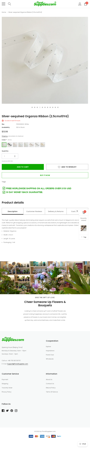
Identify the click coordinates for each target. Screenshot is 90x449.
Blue (20, 144)
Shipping (5, 136)
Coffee (31, 144)
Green (26, 144)
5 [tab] (42, 107)
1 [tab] (32, 107)
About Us (49, 379)
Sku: (3, 124)
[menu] (3, 4)
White (4, 144)
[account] (79, 4)
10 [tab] (55, 107)
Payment (5, 379)
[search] (9, 4)
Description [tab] (12, 211)
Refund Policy (51, 388)
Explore (48, 347)
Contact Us (50, 384)
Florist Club (50, 355)
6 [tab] (45, 107)
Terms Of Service (52, 392)
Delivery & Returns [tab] (56, 211)
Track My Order (7, 388)
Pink (15, 144)
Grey (37, 144)
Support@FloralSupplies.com (17, 364)
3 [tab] (37, 107)
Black (9, 144)
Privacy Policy (6, 392)
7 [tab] (47, 107)
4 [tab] (39, 107)
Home (4, 12)
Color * (7, 140)
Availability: (6, 127)
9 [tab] (52, 107)
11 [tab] (57, 107)
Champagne (42, 144)
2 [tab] (34, 107)
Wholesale (49, 359)
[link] (13, 339)
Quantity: (5, 151)
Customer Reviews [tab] (34, 211)
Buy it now (45, 175)
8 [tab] (50, 107)
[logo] (45, 4)
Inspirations (50, 351)
